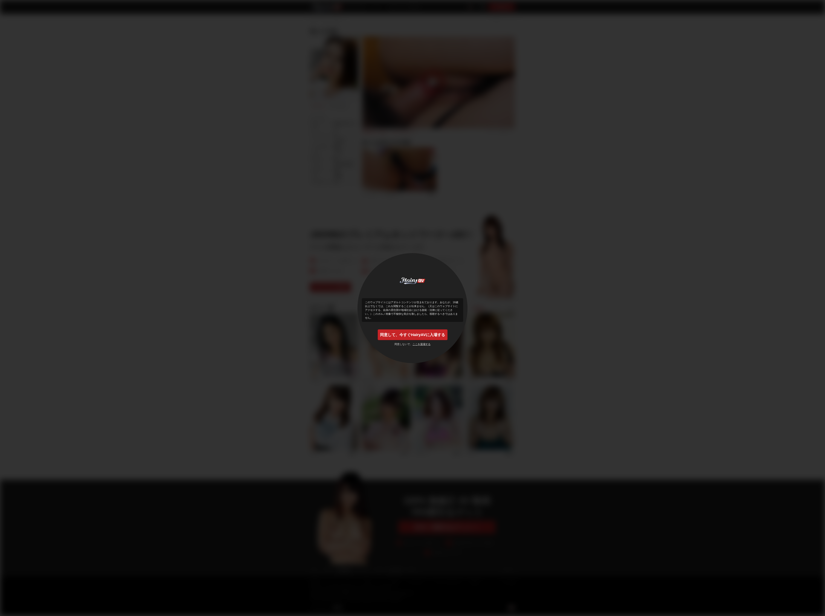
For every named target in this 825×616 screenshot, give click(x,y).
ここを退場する (421, 344)
